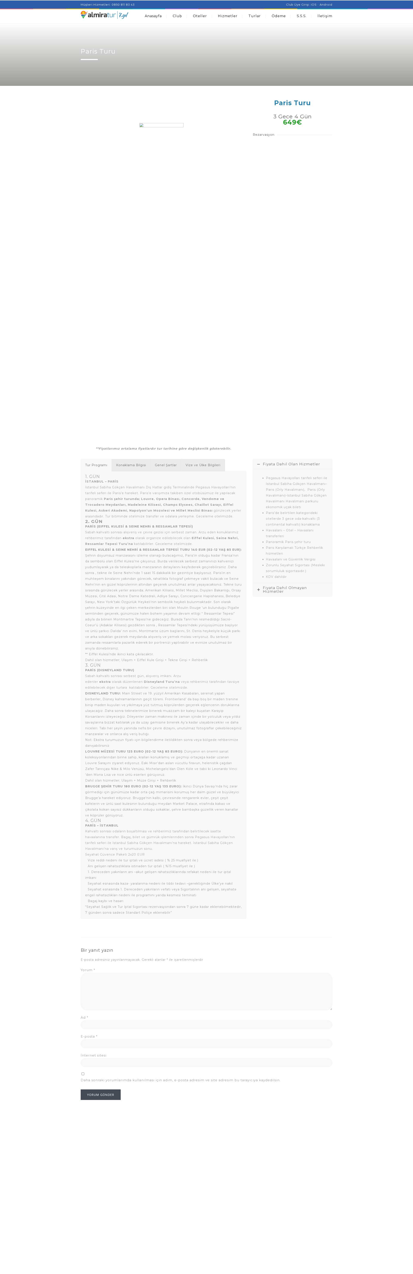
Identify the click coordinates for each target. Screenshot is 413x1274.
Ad (84, 1017)
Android (326, 4)
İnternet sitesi (93, 1055)
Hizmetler (227, 16)
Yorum (88, 970)
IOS (314, 4)
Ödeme (279, 16)
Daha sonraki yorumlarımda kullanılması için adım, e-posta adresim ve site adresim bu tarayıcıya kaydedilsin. (180, 1080)
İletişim (324, 16)
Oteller (200, 16)
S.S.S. (302, 16)
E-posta (89, 1036)
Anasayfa (153, 16)
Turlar (254, 16)
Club (177, 16)
